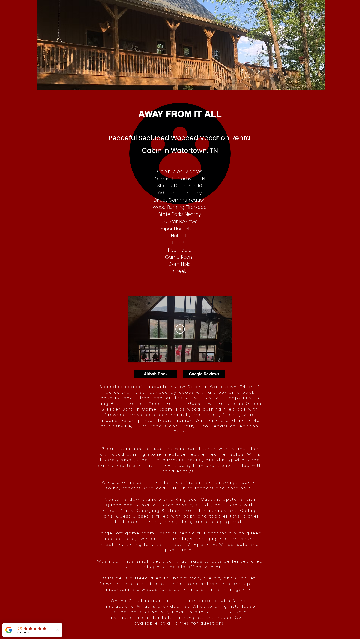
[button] (181, 50)
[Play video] (180, 329)
